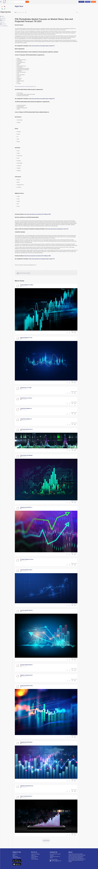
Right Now (4, 18)
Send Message (4, 25)
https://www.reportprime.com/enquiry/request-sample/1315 (42, 45)
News (14, 855)
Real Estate (15, 856)
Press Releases (34, 859)
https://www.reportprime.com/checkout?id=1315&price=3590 (37, 214)
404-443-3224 (54, 859)
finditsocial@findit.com (56, 860)
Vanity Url (33, 855)
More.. (75, 332)
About (3, 16)
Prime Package (34, 856)
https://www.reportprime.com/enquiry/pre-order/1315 (56, 228)
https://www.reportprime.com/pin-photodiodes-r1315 (25, 86)
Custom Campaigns (35, 854)
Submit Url (33, 857)
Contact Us (53, 852)
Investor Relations (17, 857)
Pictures (3, 20)
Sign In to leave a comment (24, 273)
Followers (4, 23)
